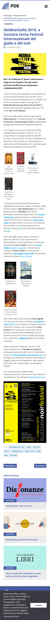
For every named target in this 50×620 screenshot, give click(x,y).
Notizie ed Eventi (19, 16)
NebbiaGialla (17, 451)
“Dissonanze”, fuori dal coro (19, 506)
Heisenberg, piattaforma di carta (21, 539)
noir (38, 451)
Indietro (9, 24)
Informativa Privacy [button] (11, 616)
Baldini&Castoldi (16, 447)
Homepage (8, 16)
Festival (36, 447)
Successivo (40, 465)
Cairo (29, 447)
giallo (7, 451)
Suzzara (13, 455)
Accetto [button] (38, 605)
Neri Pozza (29, 451)
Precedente (10, 465)
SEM (5, 455)
